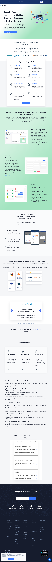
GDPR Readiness (27, 560)
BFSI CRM (16, 541)
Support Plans (26, 526)
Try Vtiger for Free (10, 32)
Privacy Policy (33, 559)
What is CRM (37, 329)
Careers (25, 541)
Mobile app (8, 530)
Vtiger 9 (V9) (9, 526)
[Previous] (12, 310)
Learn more (33, 146)
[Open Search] (48, 5)
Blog (32, 520)
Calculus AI (8, 524)
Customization (9, 522)
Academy (33, 528)
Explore (41, 1)
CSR (36, 560)
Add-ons (8, 544)
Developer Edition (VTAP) (8, 536)
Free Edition (9, 532)
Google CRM (9, 539)
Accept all (11, 559)
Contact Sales (26, 552)
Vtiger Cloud (9, 528)
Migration (25, 520)
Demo (41, 531)
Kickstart (25, 522)
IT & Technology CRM (17, 531)
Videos (33, 526)
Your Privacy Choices (39, 559)
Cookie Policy (33, 560)
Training (25, 524)
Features (8, 520)
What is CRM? (34, 531)
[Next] (40, 310)
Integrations (9, 542)
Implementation (26, 528)
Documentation (43, 535)
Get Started (26, 103)
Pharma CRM (17, 547)
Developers (42, 529)
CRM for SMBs (17, 527)
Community (42, 533)
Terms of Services (45, 559)
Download (42, 524)
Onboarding (26, 530)
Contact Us (26, 536)
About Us (25, 534)
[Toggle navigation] (51, 5)
